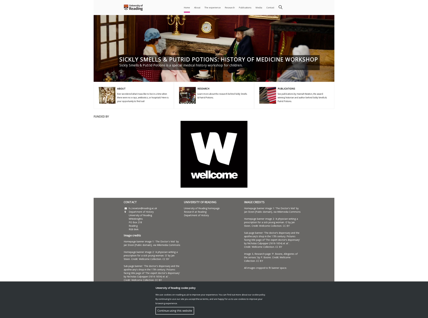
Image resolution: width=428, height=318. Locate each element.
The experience (212, 7)
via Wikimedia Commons (166, 245)
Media (259, 7)
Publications (245, 7)
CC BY (166, 259)
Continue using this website (174, 310)
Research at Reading (195, 211)
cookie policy (258, 294)
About (197, 7)
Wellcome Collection (150, 259)
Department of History (196, 215)
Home (187, 7)
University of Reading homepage (202, 208)
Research (230, 7)
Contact (270, 7)
